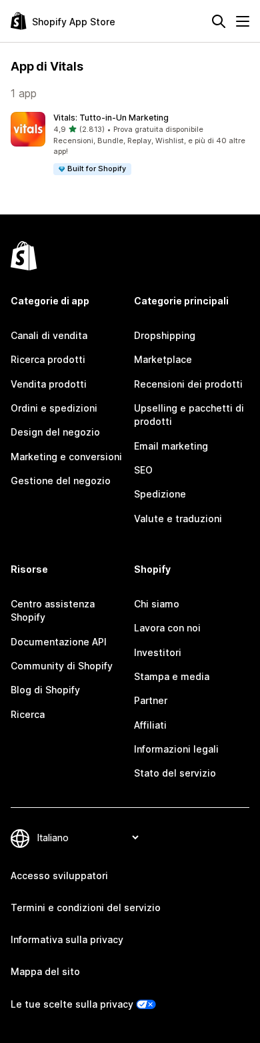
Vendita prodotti (49, 384)
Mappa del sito (45, 971)
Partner (150, 700)
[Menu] (242, 21)
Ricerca (28, 714)
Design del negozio (55, 432)
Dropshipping (164, 335)
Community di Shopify (62, 665)
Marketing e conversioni (66, 456)
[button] (130, 144)
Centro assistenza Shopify (53, 610)
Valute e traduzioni (178, 518)
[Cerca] (218, 21)
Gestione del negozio (61, 480)
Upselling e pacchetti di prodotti (189, 414)
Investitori (157, 652)
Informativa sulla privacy (67, 939)
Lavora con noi (167, 627)
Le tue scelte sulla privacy (72, 1004)
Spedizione (160, 494)
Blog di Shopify (45, 689)
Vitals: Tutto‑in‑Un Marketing (111, 118)
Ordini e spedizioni (54, 408)
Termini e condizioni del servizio (86, 907)
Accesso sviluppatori (59, 875)
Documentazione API (59, 641)
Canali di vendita (49, 335)
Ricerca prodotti (48, 359)
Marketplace (163, 359)
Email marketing (171, 446)
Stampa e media (171, 676)
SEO (143, 470)
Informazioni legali (176, 749)
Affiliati (150, 725)
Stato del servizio (175, 773)
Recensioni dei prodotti (188, 384)
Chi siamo (156, 603)
